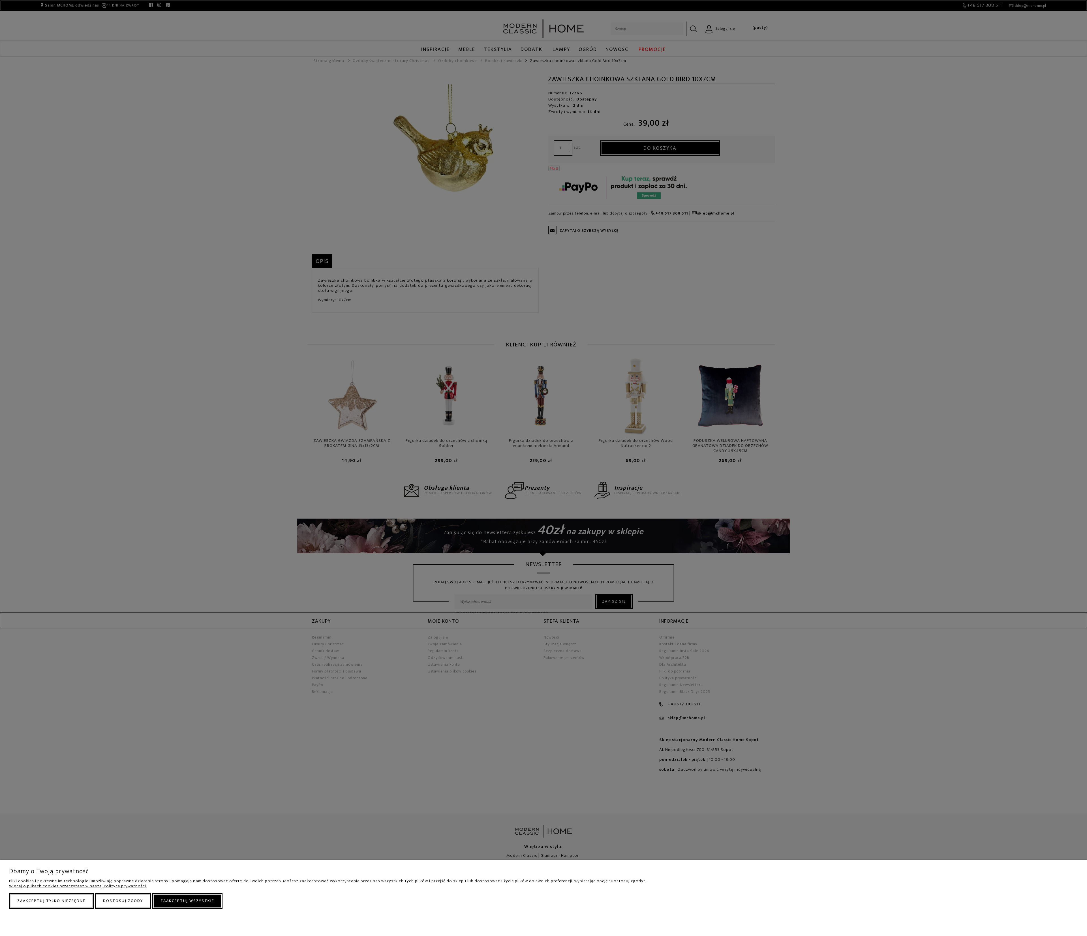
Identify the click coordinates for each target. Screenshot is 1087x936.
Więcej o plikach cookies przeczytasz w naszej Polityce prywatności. (78, 886)
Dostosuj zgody (123, 901)
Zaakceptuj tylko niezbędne (51, 901)
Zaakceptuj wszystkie (187, 901)
